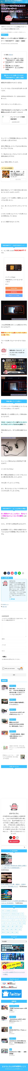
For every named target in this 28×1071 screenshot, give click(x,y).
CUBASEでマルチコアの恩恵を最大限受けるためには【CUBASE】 (14, 902)
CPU (3, 910)
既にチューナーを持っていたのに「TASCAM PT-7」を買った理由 (14, 59)
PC (22, 913)
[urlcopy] (23, 573)
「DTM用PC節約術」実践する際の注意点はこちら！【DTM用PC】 (17, 736)
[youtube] (12, 599)
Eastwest (14, 910)
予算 (20, 923)
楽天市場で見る (14, 292)
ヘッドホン (18, 920)
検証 (7, 929)
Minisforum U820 (16, 913)
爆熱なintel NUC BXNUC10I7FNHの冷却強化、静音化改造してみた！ (16, 724)
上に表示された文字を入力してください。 (11, 659)
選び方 (3, 932)
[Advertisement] (14, 237)
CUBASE (8, 910)
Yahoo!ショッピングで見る (14, 295)
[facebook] (8, 573)
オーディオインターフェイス (12, 917)
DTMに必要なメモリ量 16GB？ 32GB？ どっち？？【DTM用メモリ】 (13, 885)
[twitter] (5, 573)
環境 (16, 929)
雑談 (12, 932)
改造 (3, 929)
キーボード (23, 917)
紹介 (6, 606)
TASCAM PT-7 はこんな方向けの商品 (14, 68)
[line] (19, 573)
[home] (14, 599)
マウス (24, 920)
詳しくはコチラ (14, 841)
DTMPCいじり (5, 604)
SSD (3, 917)
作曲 (8, 926)
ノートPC (11, 920)
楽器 (3, 606)
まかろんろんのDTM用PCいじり (14, 1066)
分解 (12, 926)
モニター (14, 923)
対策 (21, 926)
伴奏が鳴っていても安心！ (12, 65)
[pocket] (12, 573)
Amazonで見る (14, 288)
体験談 (3, 926)
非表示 (10, 54)
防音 (8, 932)
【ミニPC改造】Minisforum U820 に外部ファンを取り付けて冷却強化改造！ (14, 867)
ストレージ (4, 920)
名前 (3, 638)
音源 (17, 932)
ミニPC (3, 923)
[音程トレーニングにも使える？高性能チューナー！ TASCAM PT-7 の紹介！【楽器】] (15, 573)
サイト (3, 650)
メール (4, 644)
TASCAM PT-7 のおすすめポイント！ (14, 63)
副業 (17, 926)
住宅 (24, 923)
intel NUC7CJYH (5, 913)
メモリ (9, 923)
